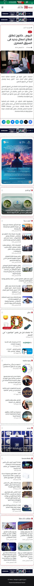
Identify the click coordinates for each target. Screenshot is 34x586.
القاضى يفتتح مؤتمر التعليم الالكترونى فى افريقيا (13, 401)
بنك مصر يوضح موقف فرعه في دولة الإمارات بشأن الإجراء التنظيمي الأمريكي (26, 534)
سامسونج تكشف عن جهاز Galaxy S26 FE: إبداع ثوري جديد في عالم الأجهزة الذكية (18, 211)
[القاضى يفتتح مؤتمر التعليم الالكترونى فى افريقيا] (27, 404)
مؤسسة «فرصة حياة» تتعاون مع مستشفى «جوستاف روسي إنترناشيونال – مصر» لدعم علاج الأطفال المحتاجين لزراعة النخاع (11, 237)
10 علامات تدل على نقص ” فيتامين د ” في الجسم (17, 333)
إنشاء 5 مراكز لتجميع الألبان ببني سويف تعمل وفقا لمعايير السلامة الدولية (12, 507)
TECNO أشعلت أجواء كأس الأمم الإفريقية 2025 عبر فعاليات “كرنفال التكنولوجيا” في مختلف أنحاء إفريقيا (12, 465)
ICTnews (28, 47)
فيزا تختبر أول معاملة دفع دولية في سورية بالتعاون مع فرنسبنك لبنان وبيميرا (12, 226)
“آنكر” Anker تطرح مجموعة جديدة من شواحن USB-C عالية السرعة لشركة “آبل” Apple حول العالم (11, 475)
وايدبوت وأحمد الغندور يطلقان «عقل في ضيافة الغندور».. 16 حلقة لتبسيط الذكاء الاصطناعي (9, 534)
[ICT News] (25, 7)
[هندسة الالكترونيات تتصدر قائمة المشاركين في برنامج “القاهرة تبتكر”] (27, 392)
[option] (17, 203)
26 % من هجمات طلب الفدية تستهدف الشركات (13, 343)
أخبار (25, 28)
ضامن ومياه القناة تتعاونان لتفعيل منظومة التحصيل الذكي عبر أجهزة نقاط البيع (12, 258)
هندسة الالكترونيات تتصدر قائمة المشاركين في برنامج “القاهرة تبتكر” (12, 390)
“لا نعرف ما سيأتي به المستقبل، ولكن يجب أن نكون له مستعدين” (12, 365)
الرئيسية (29, 28)
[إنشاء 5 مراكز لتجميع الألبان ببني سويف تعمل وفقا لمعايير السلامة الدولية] (27, 507)
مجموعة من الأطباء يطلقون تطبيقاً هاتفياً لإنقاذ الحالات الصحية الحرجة (13, 414)
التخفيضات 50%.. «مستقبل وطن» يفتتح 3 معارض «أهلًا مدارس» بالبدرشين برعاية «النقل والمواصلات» (11, 248)
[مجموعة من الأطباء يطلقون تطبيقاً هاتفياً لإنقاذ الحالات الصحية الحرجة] (27, 416)
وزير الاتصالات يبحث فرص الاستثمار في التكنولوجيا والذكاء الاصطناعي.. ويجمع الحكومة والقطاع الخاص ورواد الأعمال (11, 300)
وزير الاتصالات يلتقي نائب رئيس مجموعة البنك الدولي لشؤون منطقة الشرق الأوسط (12, 485)
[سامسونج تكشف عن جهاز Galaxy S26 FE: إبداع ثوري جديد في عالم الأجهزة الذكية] (25, 547)
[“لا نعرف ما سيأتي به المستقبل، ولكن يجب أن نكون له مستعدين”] (27, 368)
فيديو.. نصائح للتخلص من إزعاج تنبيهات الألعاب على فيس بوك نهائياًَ (17, 448)
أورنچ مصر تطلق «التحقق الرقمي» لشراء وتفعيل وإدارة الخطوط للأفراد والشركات (17, 279)
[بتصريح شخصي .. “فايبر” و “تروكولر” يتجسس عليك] (27, 351)
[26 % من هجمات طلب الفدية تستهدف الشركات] (27, 342)
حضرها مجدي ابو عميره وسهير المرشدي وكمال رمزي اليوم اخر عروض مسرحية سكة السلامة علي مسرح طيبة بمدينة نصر (11, 379)
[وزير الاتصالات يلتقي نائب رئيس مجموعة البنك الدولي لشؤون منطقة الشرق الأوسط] (27, 486)
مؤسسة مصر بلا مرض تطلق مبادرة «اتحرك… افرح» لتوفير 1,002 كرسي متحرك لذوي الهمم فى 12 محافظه (12, 289)
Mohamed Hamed (20, 582)
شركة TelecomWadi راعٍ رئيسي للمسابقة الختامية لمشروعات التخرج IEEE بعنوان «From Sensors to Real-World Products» (9, 556)
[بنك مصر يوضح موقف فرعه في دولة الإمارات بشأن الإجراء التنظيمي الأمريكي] (25, 526)
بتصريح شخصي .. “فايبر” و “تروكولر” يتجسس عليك (14, 350)
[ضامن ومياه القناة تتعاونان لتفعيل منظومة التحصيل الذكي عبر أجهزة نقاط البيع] (27, 259)
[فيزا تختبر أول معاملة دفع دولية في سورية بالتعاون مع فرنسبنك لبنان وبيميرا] (27, 227)
